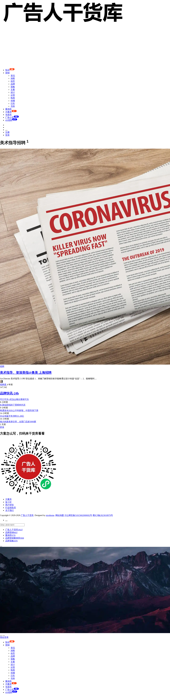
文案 (13, 89)
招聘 (2, 366)
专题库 (8, 114)
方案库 (8, 499)
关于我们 (9, 510)
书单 (13, 106)
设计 (13, 92)
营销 (7, 73)
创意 (13, 81)
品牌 (13, 84)
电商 (13, 98)
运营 (13, 95)
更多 (2, 427)
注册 (7, 132)
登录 (7, 135)
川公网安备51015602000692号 (78, 515)
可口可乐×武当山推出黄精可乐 (14, 399)
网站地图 (59, 515)
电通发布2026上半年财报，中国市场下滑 (19, 410)
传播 (13, 101)
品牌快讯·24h (9, 393)
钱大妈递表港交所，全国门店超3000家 (18, 421)
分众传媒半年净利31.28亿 (12, 416)
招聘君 (3, 384)
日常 (13, 103)
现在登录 (4, 637)
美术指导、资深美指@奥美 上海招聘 (26, 372)
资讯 (13, 75)
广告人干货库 (27, 515)
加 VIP (8, 502)
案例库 (8, 109)
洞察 (13, 78)
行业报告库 (10, 507)
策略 (13, 87)
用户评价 (9, 505)
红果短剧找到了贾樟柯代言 (13, 405)
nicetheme (50, 515)
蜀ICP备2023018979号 (103, 515)
